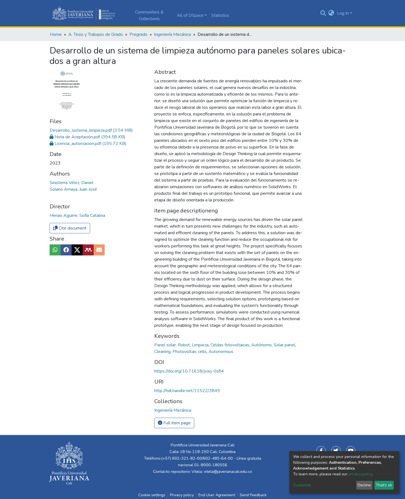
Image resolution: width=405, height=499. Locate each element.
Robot (184, 345)
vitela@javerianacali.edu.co (228, 471)
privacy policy (360, 474)
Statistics (220, 15)
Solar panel (285, 345)
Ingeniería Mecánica (172, 34)
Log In (343, 13)
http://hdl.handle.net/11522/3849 (187, 391)
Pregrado (138, 34)
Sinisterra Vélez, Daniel (71, 183)
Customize (302, 485)
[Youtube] (350, 450)
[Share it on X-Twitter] (77, 249)
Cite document (72, 228)
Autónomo (262, 345)
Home (56, 34)
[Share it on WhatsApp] (55, 249)
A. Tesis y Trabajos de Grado (95, 34)
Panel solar (165, 345)
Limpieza (201, 345)
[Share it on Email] (99, 249)
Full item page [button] (176, 423)
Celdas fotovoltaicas (230, 345)
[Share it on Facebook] (66, 249)
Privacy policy (182, 495)
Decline (364, 485)
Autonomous (221, 352)
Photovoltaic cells (190, 352)
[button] (331, 13)
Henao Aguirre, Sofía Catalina (77, 215)
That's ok (384, 485)
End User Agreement (216, 495)
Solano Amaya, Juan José (73, 189)
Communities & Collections (149, 15)
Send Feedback (253, 495)
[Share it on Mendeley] (88, 249)
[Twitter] (336, 450)
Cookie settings (151, 495)
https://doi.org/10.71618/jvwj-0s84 (189, 371)
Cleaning (163, 352)
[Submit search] (323, 13)
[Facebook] (321, 450)
